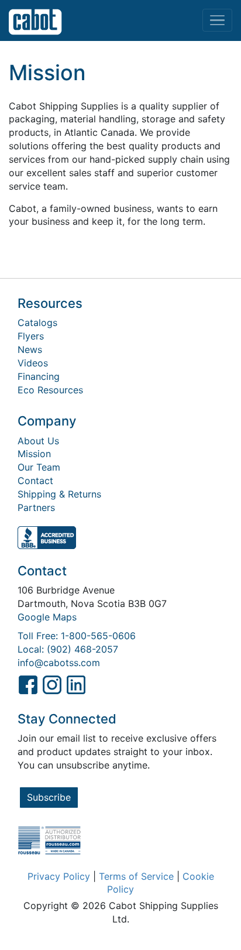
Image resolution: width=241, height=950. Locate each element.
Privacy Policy (58, 876)
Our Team (39, 467)
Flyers (31, 336)
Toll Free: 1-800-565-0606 (77, 636)
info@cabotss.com (59, 662)
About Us (38, 441)
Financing (39, 376)
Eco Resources (50, 390)
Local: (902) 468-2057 (68, 649)
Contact (35, 480)
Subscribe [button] (49, 797)
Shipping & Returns (59, 494)
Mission (34, 453)
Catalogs (37, 322)
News (30, 349)
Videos (33, 363)
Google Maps (47, 617)
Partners (36, 507)
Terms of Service (136, 876)
